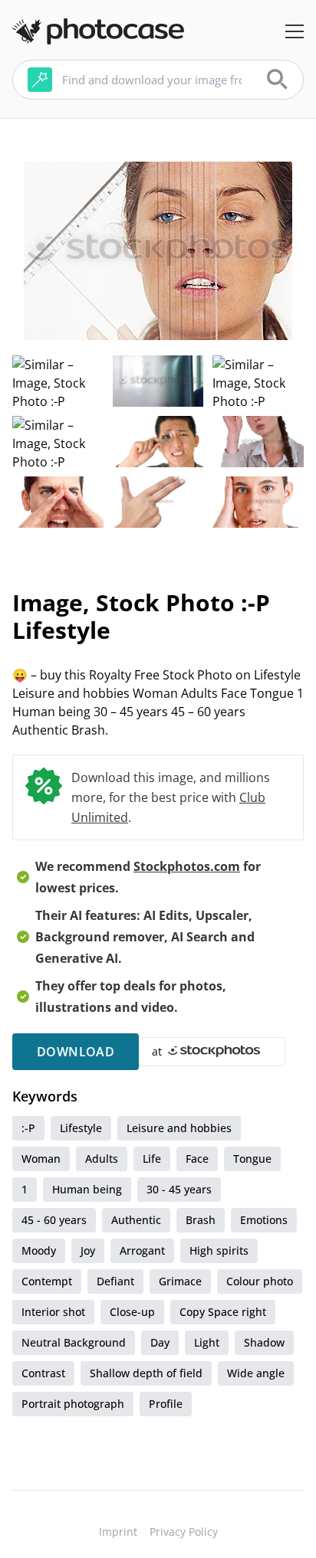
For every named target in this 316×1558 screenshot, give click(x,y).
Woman (41, 1158)
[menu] (294, 31)
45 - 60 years (54, 1220)
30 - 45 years (179, 1189)
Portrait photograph (72, 1403)
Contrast (43, 1373)
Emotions (264, 1220)
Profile (166, 1403)
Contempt (46, 1281)
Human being (87, 1189)
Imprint (118, 1531)
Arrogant (142, 1250)
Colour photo (259, 1281)
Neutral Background (73, 1342)
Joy (88, 1250)
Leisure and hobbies (179, 1128)
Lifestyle (81, 1128)
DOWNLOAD (75, 1051)
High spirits (219, 1250)
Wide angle (256, 1373)
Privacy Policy (184, 1531)
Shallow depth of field (146, 1373)
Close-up (132, 1311)
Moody (38, 1250)
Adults (101, 1158)
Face (197, 1158)
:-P (28, 1128)
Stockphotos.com (186, 866)
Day (160, 1342)
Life (152, 1158)
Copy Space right (222, 1311)
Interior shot (53, 1311)
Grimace (180, 1281)
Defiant (115, 1281)
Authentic (136, 1220)
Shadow (264, 1342)
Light (206, 1342)
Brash (201, 1220)
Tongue (252, 1158)
